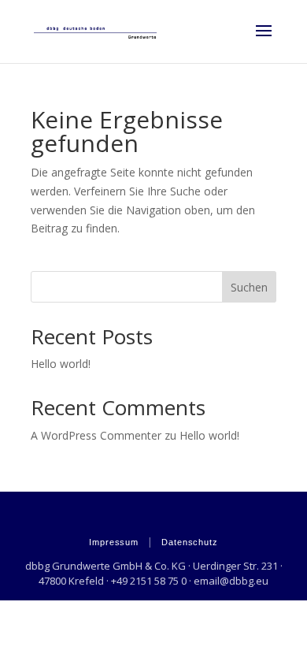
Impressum (114, 542)
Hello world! (61, 363)
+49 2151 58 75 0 (149, 581)
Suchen (249, 287)
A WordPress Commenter (96, 435)
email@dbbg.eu (231, 581)
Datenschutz (189, 542)
